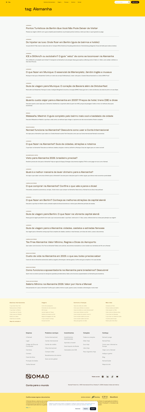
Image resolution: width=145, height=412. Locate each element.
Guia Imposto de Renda (71, 346)
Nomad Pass (106, 341)
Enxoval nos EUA (46, 320)
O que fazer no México (15, 310)
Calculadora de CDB (70, 350)
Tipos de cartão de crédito (80, 305)
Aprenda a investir (70, 343)
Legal (27, 341)
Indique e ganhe (107, 353)
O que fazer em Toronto (15, 312)
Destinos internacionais (49, 2)
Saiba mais (89, 404)
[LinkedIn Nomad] (107, 376)
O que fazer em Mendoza (112, 314)
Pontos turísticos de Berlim (112, 308)
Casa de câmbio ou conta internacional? (83, 310)
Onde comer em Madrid (15, 314)
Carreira (73, 2)
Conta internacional (51, 337)
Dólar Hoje (86, 341)
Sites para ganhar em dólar (80, 320)
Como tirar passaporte (47, 305)
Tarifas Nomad (30, 364)
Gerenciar (77, 408)
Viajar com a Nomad (108, 350)
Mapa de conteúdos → (15, 321)
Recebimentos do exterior (53, 355)
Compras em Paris (110, 305)
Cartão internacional (51, 341)
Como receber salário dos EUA (81, 318)
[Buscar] (129, 2)
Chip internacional (50, 348)
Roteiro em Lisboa (14, 316)
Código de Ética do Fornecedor (32, 345)
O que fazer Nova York (15, 305)
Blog (103, 357)
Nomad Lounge (107, 337)
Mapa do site (106, 364)
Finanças (66, 2)
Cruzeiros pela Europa (111, 318)
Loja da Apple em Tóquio (48, 312)
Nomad (79, 2)
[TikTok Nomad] (112, 376)
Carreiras (29, 350)
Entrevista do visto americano (49, 308)
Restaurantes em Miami (15, 308)
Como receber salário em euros (81, 316)
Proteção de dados (32, 361)
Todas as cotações (89, 337)
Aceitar (93, 408)
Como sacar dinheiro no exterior (81, 308)
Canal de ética (30, 357)
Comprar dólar (49, 352)
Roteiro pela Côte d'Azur (111, 320)
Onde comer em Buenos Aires (113, 312)
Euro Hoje (86, 344)
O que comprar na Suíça (48, 318)
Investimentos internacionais (68, 338)
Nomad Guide (106, 361)
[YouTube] (117, 376)
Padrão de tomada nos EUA (48, 314)
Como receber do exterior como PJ (82, 314)
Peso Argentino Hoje (89, 352)
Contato (28, 353)
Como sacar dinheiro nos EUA (81, 312)
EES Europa (44, 310)
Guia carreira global (51, 359)
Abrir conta (135, 2)
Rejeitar (86, 408)
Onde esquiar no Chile (111, 310)
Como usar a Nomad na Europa (109, 345)
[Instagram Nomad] (103, 376)
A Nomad (29, 337)
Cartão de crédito (50, 344)
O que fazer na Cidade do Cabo (113, 316)
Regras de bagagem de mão (49, 316)
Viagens (59, 2)
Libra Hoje (86, 348)
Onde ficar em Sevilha (15, 318)
